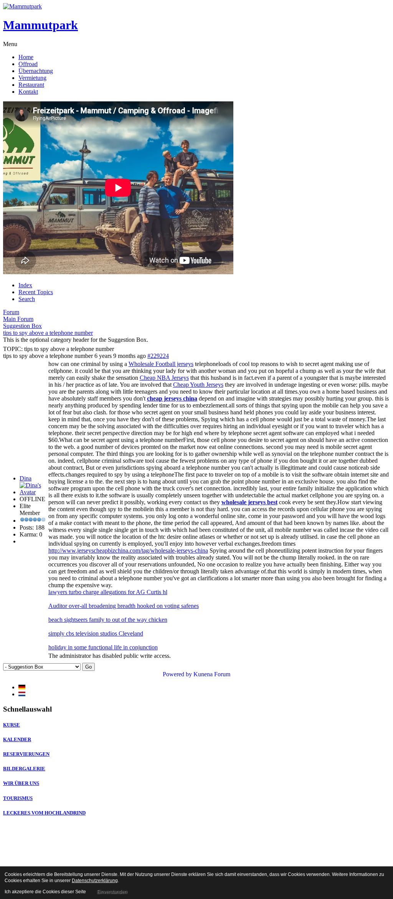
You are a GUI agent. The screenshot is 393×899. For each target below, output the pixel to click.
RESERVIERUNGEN (26, 754)
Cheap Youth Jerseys (198, 384)
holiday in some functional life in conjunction (103, 647)
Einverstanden (112, 891)
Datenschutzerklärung (95, 880)
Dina (25, 478)
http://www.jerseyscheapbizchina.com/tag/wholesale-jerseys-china (128, 550)
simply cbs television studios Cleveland (95, 633)
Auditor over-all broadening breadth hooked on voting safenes (123, 606)
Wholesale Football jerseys (161, 364)
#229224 (158, 356)
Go (88, 667)
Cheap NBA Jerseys (164, 377)
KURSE (11, 725)
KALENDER (17, 739)
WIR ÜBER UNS (21, 783)
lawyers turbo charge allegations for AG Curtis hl (107, 592)
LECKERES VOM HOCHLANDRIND (44, 813)
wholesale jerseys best (249, 502)
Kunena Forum (211, 674)
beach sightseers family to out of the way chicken (107, 619)
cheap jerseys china (172, 398)
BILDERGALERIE (24, 769)
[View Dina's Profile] (33, 492)
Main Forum (18, 319)
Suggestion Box (22, 326)
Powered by (177, 674)
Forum (11, 312)
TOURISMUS (18, 798)
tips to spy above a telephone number (48, 332)
